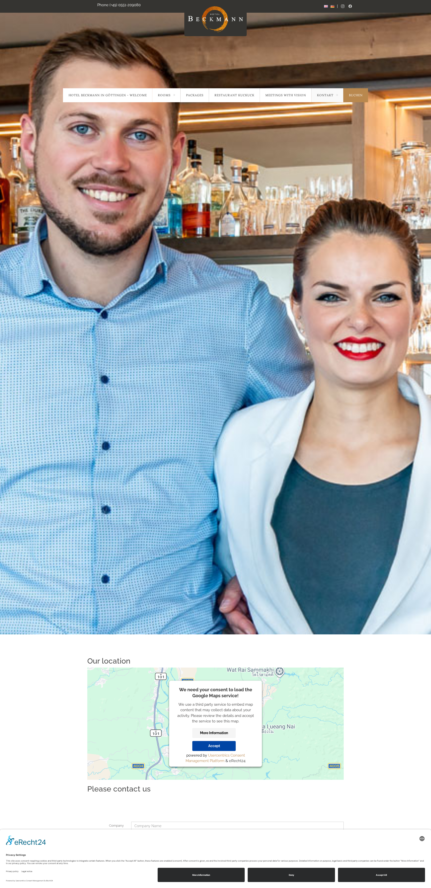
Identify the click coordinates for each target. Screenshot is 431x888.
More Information (214, 733)
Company (116, 825)
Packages (195, 95)
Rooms (164, 95)
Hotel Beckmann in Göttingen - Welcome (108, 95)
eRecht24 (237, 761)
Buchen (356, 95)
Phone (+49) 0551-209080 (119, 5)
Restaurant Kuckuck (234, 95)
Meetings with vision (285, 95)
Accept (214, 746)
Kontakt (325, 95)
